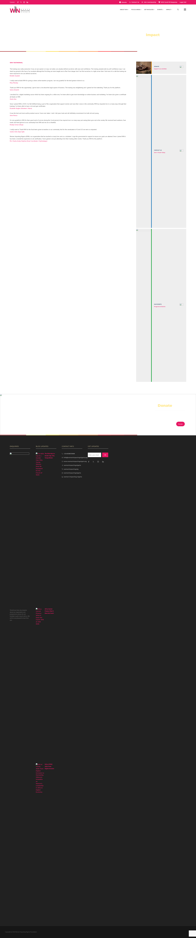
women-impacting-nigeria (73, 477)
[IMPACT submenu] (171, 9)
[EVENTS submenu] (163, 9)
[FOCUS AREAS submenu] (141, 9)
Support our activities (160, 69)
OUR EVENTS (158, 304)
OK (105, 455)
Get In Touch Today (159, 152)
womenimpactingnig (71, 469)
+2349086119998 (69, 453)
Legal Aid (183, 2)
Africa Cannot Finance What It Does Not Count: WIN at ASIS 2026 (50, 612)
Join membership (150, 2)
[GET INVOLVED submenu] (154, 9)
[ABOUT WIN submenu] (128, 9)
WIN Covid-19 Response (169, 2)
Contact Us (135, 2)
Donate (124, 2)
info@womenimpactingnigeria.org (75, 457)
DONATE (156, 66)
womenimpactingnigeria (72, 465)
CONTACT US (158, 150)
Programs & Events (159, 306)
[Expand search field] (178, 9)
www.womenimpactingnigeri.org (75, 461)
